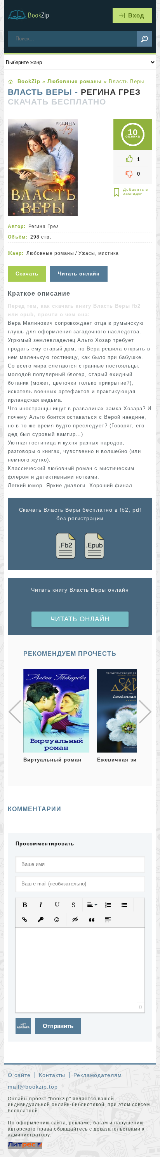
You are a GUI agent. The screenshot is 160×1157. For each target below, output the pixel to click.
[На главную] (33, 15)
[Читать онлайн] (80, 261)
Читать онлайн (80, 619)
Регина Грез (111, 92)
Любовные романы (50, 253)
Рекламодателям (97, 1075)
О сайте (19, 1075)
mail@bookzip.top (33, 1087)
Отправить (58, 1026)
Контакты (52, 1075)
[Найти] (144, 39)
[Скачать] (28, 261)
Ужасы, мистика (98, 253)
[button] (24, 904)
